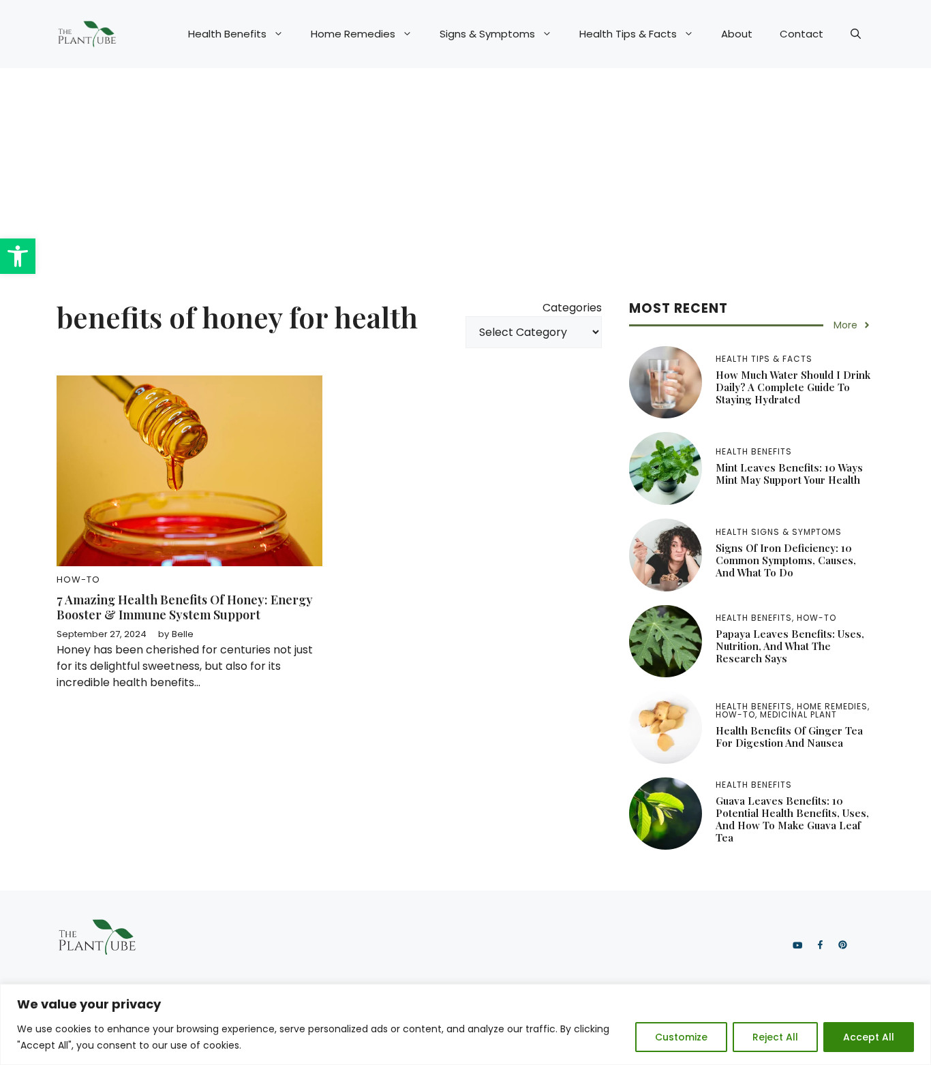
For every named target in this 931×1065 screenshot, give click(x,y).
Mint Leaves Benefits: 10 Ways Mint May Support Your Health (789, 474)
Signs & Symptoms (487, 34)
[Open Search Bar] (855, 34)
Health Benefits (227, 34)
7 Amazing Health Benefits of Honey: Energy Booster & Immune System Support (185, 607)
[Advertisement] (465, 170)
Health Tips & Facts (628, 34)
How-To (78, 579)
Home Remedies (353, 34)
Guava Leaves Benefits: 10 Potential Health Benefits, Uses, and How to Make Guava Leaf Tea (792, 819)
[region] (465, 1024)
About (736, 34)
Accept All (868, 1037)
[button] (17, 256)
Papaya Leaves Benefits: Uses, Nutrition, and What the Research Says (790, 646)
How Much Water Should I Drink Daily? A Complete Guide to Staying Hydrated (793, 387)
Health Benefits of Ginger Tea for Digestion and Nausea (789, 737)
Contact (801, 34)
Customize (681, 1037)
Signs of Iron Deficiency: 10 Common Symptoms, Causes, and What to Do (786, 560)
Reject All (775, 1037)
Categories (572, 307)
